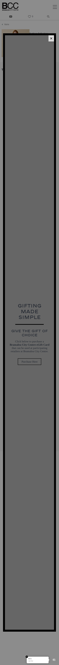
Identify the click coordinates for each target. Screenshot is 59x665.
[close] (51, 38)
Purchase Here (30, 361)
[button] (54, 660)
